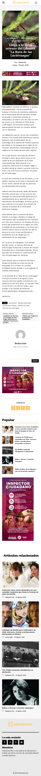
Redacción (22, 62)
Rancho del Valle (24, 305)
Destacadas (27, 38)
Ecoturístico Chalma (10, 305)
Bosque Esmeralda (24, 303)
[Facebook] (13, 408)
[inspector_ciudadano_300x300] (18, 392)
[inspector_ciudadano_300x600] (18, 540)
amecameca (13, 303)
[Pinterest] (23, 408)
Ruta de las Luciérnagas (11, 308)
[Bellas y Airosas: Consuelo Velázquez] (7, 460)
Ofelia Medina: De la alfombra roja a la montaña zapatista (25, 470)
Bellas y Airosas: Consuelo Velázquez (17, 708)
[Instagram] (10, 742)
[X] (18, 408)
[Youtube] (21, 742)
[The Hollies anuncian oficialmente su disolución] (7, 450)
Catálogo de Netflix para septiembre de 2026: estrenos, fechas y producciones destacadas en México (26, 440)
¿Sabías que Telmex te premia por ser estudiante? (30, 317)
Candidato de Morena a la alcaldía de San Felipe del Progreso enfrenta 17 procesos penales (10, 319)
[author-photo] (3, 597)
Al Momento (12, 38)
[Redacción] (20, 335)
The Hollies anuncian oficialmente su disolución (24, 450)
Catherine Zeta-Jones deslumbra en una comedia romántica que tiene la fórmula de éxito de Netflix (26, 430)
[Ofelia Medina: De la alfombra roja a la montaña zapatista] (7, 470)
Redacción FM (9, 597)
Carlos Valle (9, 637)
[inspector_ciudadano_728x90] (20, 75)
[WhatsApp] (28, 408)
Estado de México (20, 41)
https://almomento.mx (20, 347)
